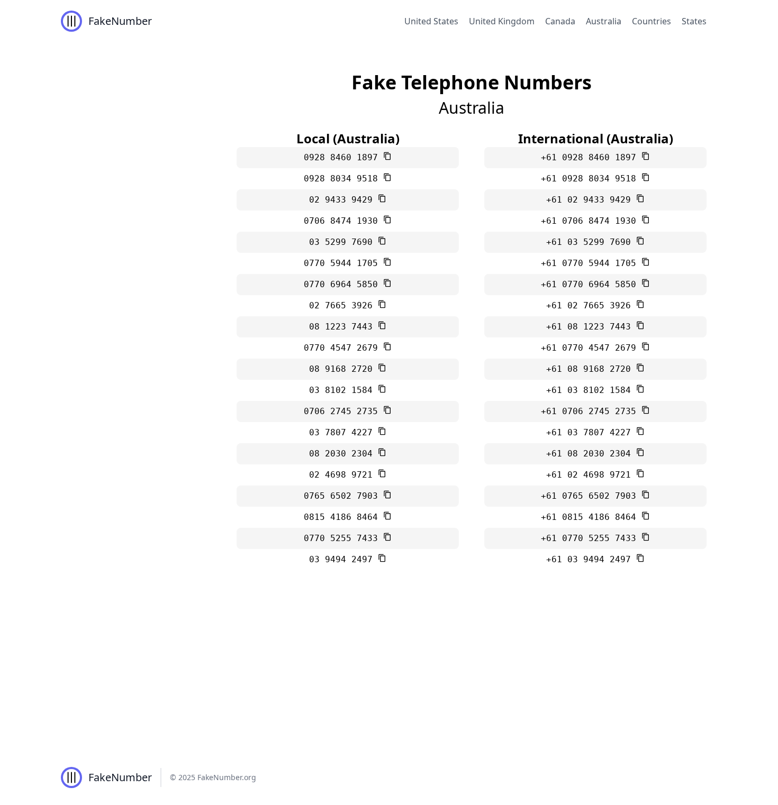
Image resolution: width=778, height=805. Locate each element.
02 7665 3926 (343, 305)
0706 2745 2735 (343, 411)
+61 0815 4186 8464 (591, 517)
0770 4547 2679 (343, 348)
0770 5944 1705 (343, 263)
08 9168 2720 (343, 369)
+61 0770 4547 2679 (591, 348)
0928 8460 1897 (343, 157)
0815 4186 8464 (343, 517)
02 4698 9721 (343, 475)
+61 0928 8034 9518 (591, 178)
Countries (651, 21)
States (694, 21)
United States (431, 21)
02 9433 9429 (343, 200)
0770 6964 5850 (343, 284)
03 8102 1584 (343, 390)
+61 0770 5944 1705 (591, 263)
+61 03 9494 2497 (591, 559)
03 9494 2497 (343, 559)
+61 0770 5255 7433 (591, 538)
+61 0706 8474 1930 (591, 221)
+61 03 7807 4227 (591, 432)
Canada (560, 21)
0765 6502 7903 (343, 496)
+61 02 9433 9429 (591, 200)
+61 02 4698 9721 (591, 475)
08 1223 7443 (343, 327)
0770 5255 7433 (343, 538)
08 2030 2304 (343, 454)
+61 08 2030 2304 (591, 454)
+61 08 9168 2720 (591, 369)
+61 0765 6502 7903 (591, 496)
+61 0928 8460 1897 (591, 157)
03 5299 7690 (343, 242)
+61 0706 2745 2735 (591, 411)
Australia (603, 21)
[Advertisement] (389, 671)
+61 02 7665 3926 (591, 305)
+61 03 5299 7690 (591, 242)
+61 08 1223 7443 (591, 327)
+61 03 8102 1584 (591, 390)
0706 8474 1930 (343, 221)
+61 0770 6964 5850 (591, 284)
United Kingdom (502, 21)
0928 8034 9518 (343, 178)
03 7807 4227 (343, 432)
